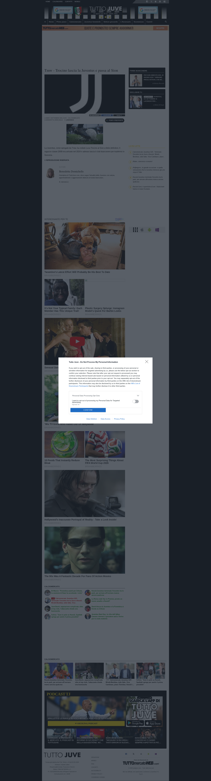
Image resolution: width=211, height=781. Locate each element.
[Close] (147, 362)
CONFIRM (88, 410)
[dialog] (105, 390)
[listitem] (105, 395)
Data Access (105, 419)
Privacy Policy (119, 419)
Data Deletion (91, 419)
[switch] (135, 401)
